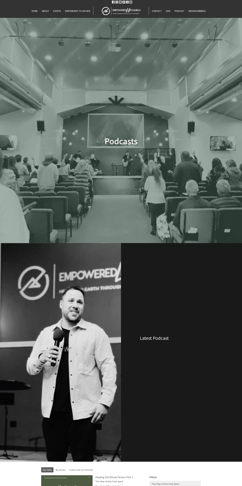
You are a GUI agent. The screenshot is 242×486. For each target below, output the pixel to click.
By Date (47, 470)
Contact (157, 11)
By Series (61, 470)
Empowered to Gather (77, 11)
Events (57, 11)
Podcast (179, 11)
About (45, 11)
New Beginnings (197, 11)
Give (168, 11)
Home (35, 11)
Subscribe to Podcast (81, 470)
